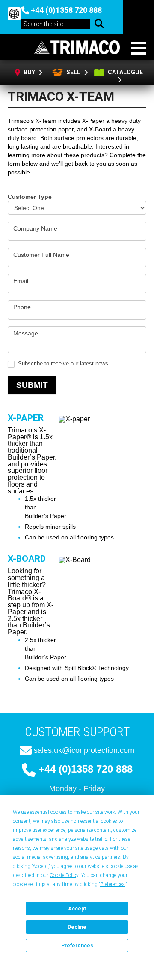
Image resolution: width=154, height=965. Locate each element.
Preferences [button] (112, 884)
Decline (77, 927)
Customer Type (30, 197)
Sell (72, 72)
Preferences (77, 946)
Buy (30, 72)
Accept (77, 909)
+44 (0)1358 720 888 (66, 10)
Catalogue (125, 72)
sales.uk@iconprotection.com (84, 750)
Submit (32, 385)
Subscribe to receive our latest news (62, 363)
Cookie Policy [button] (64, 875)
